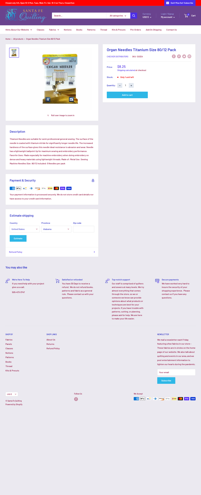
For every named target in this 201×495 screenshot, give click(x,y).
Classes (40, 29)
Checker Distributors (117, 56)
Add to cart (127, 94)
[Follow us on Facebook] (76, 399)
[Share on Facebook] (174, 56)
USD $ (9, 394)
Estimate (18, 238)
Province (45, 223)
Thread (103, 29)
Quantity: (111, 85)
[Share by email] (189, 56)
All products (18, 39)
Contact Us (171, 29)
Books (79, 29)
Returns (50, 344)
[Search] (133, 16)
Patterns (91, 29)
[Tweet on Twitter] (184, 56)
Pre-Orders (135, 29)
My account (167, 17)
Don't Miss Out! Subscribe (182, 3)
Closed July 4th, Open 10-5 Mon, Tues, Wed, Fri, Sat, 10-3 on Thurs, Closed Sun (39, 3)
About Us (50, 339)
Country (14, 223)
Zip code (77, 223)
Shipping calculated (126, 70)
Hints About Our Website (17, 29)
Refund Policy (15, 252)
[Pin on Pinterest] (179, 56)
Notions (68, 29)
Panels (8, 344)
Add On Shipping (153, 29)
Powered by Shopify (13, 404)
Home (8, 39)
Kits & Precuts (119, 29)
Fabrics (52, 29)
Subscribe (166, 380)
